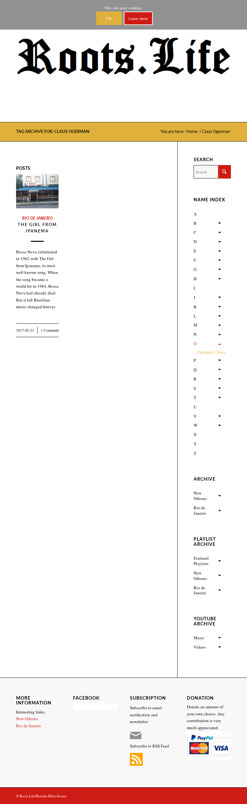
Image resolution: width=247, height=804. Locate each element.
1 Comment (50, 330)
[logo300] (123, 74)
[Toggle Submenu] (219, 223)
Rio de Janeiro (37, 218)
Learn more (138, 18)
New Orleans (27, 718)
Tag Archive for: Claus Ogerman (52, 132)
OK (109, 18)
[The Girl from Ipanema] (37, 191)
